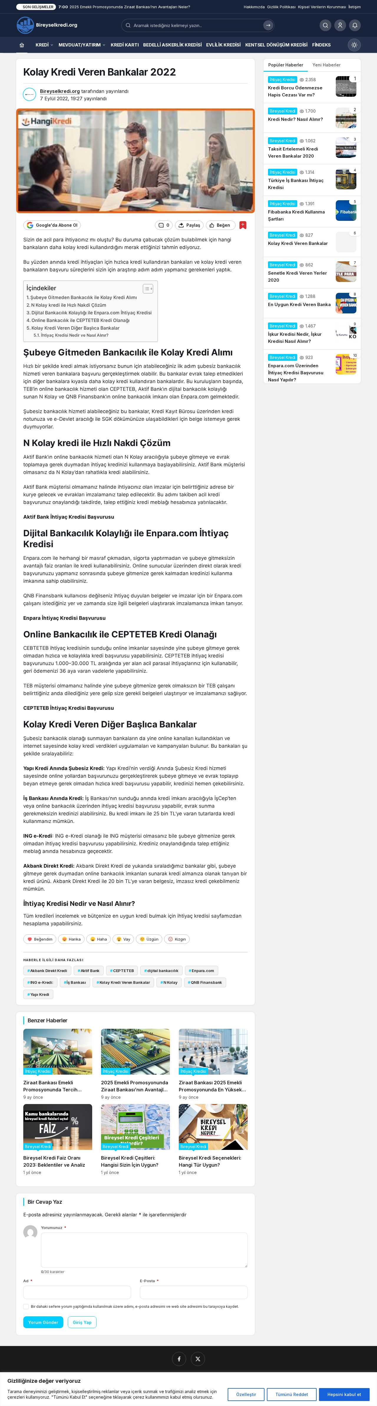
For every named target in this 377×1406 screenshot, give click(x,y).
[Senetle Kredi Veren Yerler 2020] (312, 272)
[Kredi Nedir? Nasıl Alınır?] (312, 118)
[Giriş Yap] (340, 25)
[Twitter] (198, 1359)
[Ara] (325, 25)
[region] (188, 1389)
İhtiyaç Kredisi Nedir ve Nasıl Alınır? (74, 335)
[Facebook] (179, 1359)
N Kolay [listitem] (169, 982)
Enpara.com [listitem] (201, 970)
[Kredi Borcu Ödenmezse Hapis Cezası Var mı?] (312, 87)
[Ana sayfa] (21, 45)
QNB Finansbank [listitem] (205, 982)
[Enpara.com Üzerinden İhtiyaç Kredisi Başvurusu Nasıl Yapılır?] (312, 366)
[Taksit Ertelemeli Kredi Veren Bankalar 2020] (312, 148)
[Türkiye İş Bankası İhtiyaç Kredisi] (312, 180)
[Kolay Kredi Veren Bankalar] (312, 242)
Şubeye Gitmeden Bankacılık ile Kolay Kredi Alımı (83, 297)
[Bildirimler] (355, 25)
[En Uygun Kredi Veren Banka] (312, 303)
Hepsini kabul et (344, 1394)
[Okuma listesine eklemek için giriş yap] (243, 225)
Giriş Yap (82, 1322)
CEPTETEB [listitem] (122, 970)
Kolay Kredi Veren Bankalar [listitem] (123, 982)
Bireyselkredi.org (60, 91)
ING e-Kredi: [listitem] (40, 982)
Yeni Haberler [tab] (326, 64)
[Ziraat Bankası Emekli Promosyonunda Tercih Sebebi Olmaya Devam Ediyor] (57, 1064)
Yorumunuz (53, 1227)
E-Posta (149, 1280)
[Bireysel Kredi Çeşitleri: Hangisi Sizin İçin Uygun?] (135, 1139)
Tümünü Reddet (291, 1394)
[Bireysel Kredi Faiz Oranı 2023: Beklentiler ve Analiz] (57, 1139)
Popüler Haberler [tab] (285, 64)
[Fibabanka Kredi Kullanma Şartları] (312, 211)
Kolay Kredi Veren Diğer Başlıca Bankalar (76, 328)
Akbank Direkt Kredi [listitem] (47, 970)
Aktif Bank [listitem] (89, 970)
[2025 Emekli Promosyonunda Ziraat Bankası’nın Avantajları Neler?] (135, 1064)
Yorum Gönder (43, 1322)
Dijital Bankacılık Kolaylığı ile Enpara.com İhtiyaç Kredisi (92, 312)
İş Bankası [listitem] (75, 982)
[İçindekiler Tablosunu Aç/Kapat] (145, 289)
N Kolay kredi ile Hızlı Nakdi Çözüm (68, 305)
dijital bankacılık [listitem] (161, 970)
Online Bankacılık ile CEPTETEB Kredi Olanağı (81, 320)
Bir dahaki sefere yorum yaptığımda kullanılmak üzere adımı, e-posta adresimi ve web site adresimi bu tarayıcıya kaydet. (135, 1306)
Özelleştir (246, 1394)
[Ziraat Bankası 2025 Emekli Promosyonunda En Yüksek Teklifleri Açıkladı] (213, 1064)
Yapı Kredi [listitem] (38, 994)
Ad (27, 1280)
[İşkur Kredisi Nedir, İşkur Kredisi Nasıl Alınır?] (312, 333)
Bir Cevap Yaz (45, 1202)
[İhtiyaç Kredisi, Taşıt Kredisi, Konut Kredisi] (47, 25)
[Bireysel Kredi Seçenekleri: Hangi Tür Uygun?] (213, 1139)
